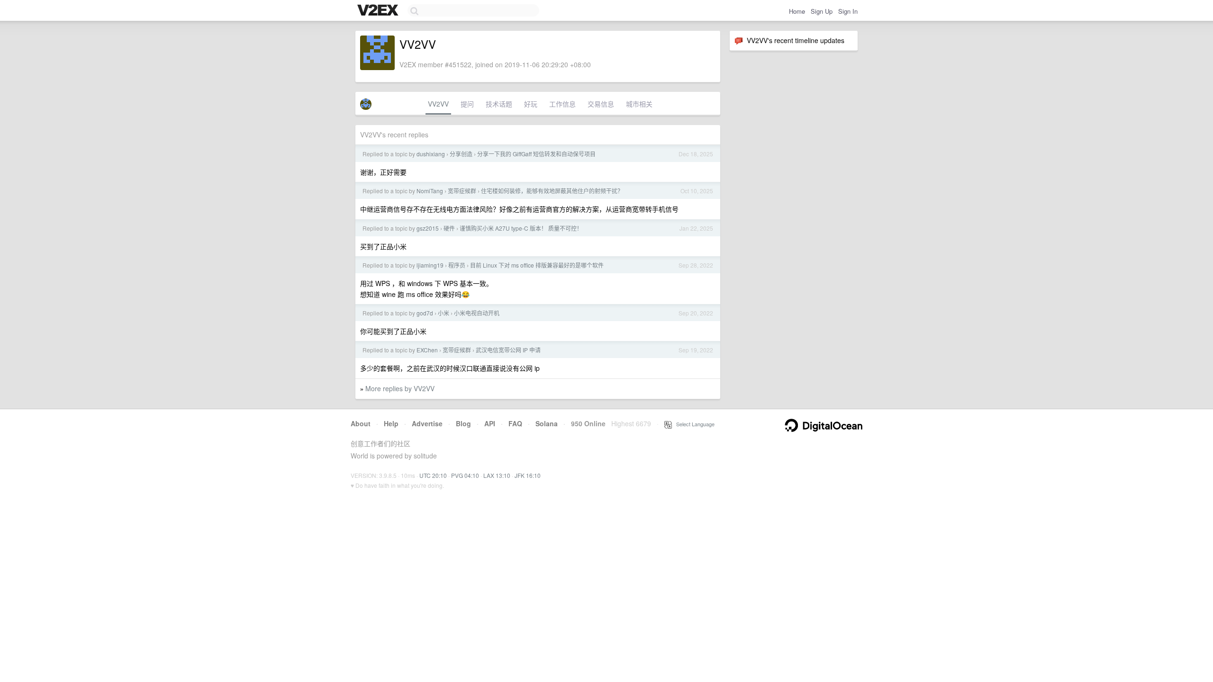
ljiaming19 (430, 265)
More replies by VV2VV (400, 388)
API (489, 423)
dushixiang (430, 154)
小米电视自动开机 (476, 313)
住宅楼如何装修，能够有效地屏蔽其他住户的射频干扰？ (552, 191)
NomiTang (429, 191)
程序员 (456, 265)
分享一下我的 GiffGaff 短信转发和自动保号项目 (536, 154)
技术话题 (499, 103)
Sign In (848, 11)
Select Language (693, 424)
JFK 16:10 (528, 475)
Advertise (427, 423)
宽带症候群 (462, 191)
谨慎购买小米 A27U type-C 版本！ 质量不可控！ (521, 228)
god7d (424, 313)
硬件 (449, 228)
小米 (443, 313)
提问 (467, 103)
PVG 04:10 (465, 475)
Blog (463, 423)
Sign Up (822, 11)
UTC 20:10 (433, 475)
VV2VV (438, 103)
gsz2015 (427, 228)
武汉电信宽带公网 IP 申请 (508, 350)
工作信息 (562, 103)
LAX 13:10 (496, 475)
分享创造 (461, 154)
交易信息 (601, 103)
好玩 (530, 103)
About (361, 423)
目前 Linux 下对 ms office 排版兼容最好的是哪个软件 (537, 265)
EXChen (427, 350)
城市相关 (639, 103)
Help (391, 423)
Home (797, 11)
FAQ (515, 423)
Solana (546, 423)
